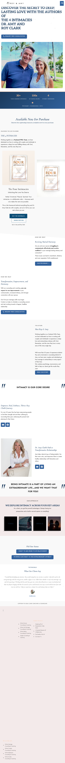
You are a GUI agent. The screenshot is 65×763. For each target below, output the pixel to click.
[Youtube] (3, 425)
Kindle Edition (19, 220)
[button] (14, 37)
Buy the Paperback (18, 216)
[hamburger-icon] (62, 3)
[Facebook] (8, 425)
